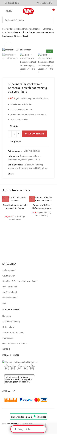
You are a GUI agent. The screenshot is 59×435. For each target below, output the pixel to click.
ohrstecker (27, 168)
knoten (11, 168)
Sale (4, 303)
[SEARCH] (51, 20)
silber (44, 168)
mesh (17, 168)
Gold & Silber (8, 275)
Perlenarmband (9, 286)
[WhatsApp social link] (32, 3)
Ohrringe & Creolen (30, 159)
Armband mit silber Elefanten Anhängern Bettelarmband (41, 208)
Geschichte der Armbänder (15, 343)
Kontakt (6, 349)
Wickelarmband (9, 297)
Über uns (6, 316)
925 (24, 164)
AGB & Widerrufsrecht (13, 332)
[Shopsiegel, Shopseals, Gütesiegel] (19, 361)
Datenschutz (8, 327)
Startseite (7, 29)
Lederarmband (9, 270)
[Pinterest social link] (28, 3)
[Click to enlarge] (8, 45)
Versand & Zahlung (11, 321)
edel (29, 164)
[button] (5, 199)
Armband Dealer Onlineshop (27, 29)
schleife (37, 168)
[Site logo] (28, 10)
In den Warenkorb (34, 134)
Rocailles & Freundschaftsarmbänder (19, 281)
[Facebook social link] (24, 3)
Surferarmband (9, 292)
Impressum (7, 338)
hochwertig (37, 164)
